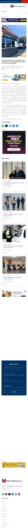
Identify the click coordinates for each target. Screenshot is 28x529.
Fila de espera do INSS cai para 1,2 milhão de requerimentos (11, 1)
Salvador (10, 212)
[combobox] (14, 11)
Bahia (4, 275)
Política (4, 180)
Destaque (9, 180)
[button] (2, 69)
